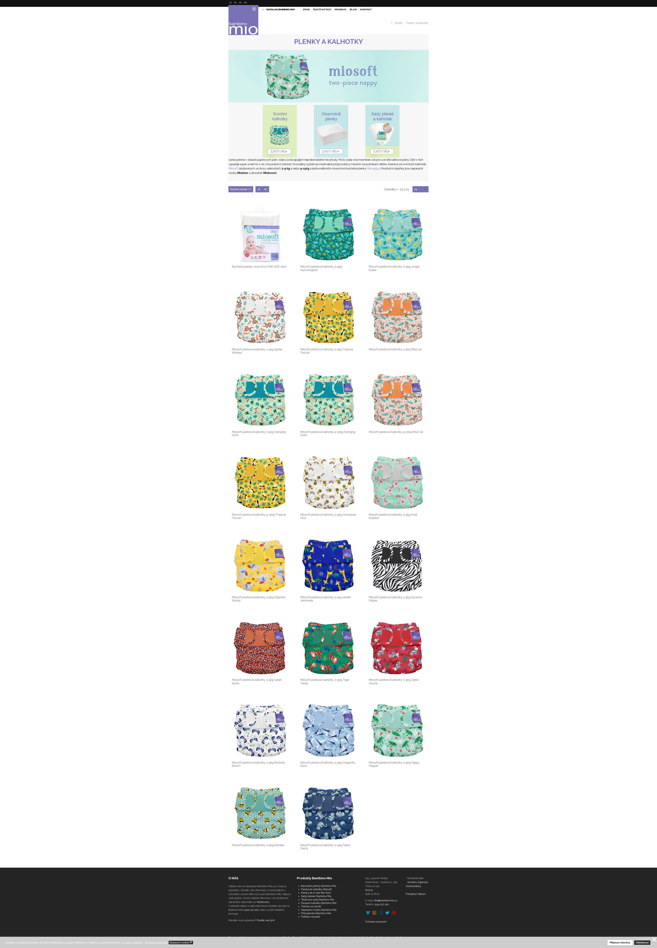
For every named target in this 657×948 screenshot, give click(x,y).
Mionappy (373, 168)
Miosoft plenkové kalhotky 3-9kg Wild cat (395, 349)
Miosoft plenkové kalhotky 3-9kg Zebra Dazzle (394, 681)
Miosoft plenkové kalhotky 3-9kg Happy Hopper (394, 764)
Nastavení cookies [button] (181, 942)
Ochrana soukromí (376, 921)
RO (245, 2)
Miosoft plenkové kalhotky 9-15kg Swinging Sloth (327, 433)
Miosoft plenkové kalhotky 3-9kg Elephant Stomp (259, 599)
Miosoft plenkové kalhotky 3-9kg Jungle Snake (394, 268)
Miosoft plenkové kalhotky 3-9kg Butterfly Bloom (258, 764)
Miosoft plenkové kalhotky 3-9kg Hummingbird (321, 268)
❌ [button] (654, 939)
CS (230, 2)
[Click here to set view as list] (265, 189)
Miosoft (233, 168)
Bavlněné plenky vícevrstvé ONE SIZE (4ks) (259, 266)
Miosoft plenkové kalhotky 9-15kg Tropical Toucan (259, 516)
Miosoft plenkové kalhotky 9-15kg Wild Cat (396, 432)
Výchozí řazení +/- (241, 189)
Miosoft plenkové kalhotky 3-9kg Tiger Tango (324, 681)
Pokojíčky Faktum (416, 893)
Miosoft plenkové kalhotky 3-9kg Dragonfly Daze (327, 764)
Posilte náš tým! (266, 920)
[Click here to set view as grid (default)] (258, 189)
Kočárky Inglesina (418, 882)
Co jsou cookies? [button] (132, 942)
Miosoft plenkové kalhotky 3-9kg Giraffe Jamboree (325, 599)
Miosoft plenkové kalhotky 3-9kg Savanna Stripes (395, 599)
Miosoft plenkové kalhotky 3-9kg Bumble (258, 845)
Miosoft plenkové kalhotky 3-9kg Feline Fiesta (325, 847)
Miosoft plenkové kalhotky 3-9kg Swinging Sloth (259, 433)
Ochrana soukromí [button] (156, 942)
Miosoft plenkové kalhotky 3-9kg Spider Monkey (257, 351)
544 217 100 (252, 909)
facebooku (263, 901)
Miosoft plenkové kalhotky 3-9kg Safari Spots (256, 681)
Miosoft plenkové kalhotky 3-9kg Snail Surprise (393, 516)
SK (235, 2)
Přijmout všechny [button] (620, 942)
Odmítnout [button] (642, 942)
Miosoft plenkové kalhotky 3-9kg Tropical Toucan (326, 351)
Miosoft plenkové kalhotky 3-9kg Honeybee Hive (328, 516)
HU (240, 2)
